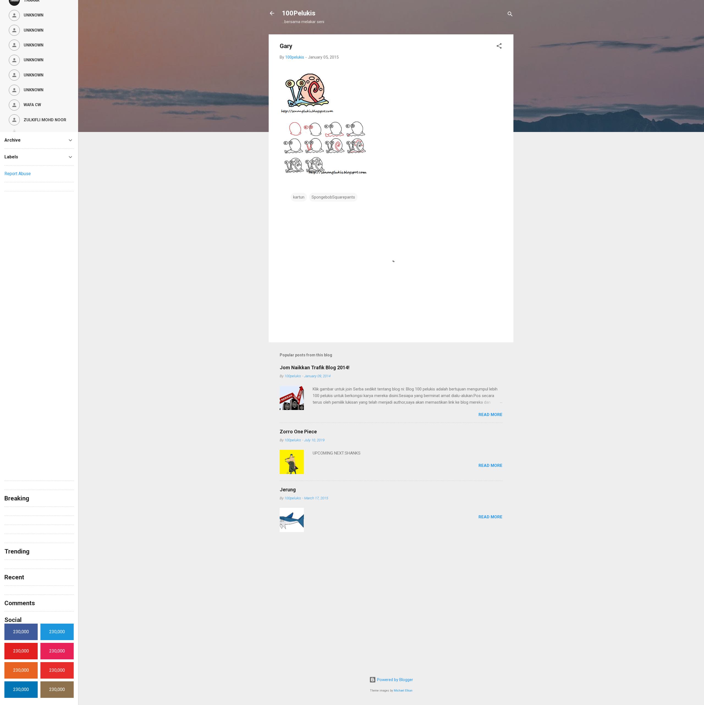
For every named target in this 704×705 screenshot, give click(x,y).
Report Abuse (17, 173)
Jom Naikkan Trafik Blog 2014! (315, 367)
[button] (499, 47)
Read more (490, 414)
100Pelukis (298, 13)
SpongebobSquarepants (333, 197)
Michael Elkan (403, 690)
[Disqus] (39, 264)
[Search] (510, 15)
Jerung (288, 489)
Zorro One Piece (298, 431)
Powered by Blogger (394, 679)
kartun (298, 197)
